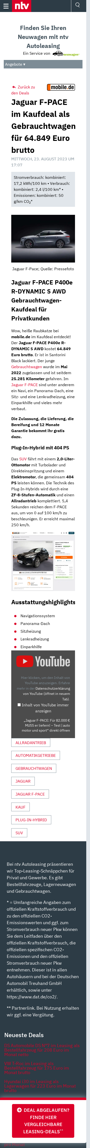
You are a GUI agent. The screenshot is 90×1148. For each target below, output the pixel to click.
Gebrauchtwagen (26, 366)
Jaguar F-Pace (30, 794)
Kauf (21, 807)
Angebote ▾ (15, 64)
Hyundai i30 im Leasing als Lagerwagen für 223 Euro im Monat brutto (40, 1086)
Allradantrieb (31, 742)
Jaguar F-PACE (24, 384)
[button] (21, 6)
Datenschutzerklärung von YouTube (46, 693)
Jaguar (23, 781)
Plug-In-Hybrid (31, 819)
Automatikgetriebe (36, 755)
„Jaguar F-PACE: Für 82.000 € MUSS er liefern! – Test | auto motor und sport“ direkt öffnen (46, 725)
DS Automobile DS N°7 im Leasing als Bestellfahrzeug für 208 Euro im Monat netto (42, 1050)
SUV (23, 458)
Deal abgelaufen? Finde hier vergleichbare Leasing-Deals (45, 1121)
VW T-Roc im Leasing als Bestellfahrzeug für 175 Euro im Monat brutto (36, 1068)
